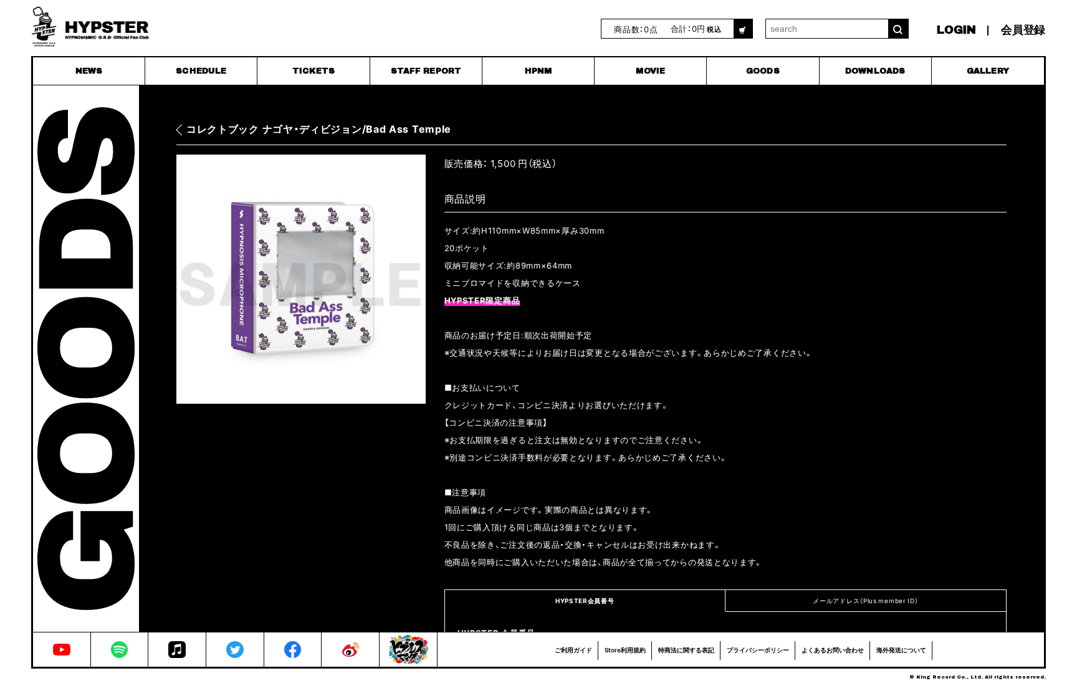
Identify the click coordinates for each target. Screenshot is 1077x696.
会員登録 (1023, 30)
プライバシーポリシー (758, 649)
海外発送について (901, 649)
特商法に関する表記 (686, 649)
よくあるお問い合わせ (833, 649)
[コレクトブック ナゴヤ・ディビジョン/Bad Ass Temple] (301, 279)
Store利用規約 (625, 649)
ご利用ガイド (573, 649)
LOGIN (956, 30)
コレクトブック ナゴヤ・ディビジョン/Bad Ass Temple (318, 129)
